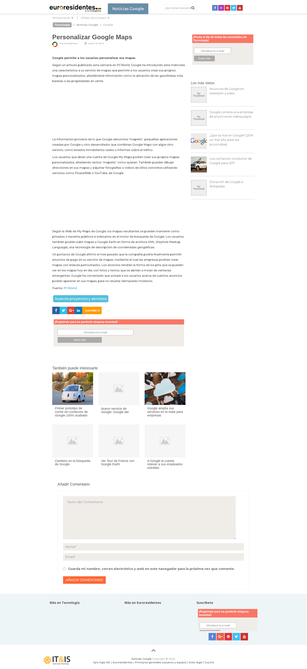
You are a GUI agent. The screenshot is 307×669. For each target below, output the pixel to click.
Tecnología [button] (61, 18)
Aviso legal (195, 662)
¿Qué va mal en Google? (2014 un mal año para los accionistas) (231, 140)
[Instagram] (221, 8)
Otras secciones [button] (93, 18)
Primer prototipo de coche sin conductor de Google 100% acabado (71, 412)
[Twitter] (233, 8)
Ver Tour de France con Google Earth (117, 462)
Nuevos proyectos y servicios (81, 299)
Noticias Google (141, 658)
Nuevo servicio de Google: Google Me (115, 410)
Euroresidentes (68, 43)
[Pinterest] (227, 8)
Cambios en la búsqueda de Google (72, 462)
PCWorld (70, 288)
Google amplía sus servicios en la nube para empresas (165, 412)
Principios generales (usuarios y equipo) (160, 662)
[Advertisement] (118, 110)
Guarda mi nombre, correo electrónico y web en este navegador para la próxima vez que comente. (151, 569)
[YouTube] (240, 8)
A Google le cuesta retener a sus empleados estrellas (164, 464)
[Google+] (220, 636)
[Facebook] (215, 8)
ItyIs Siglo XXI (101, 662)
